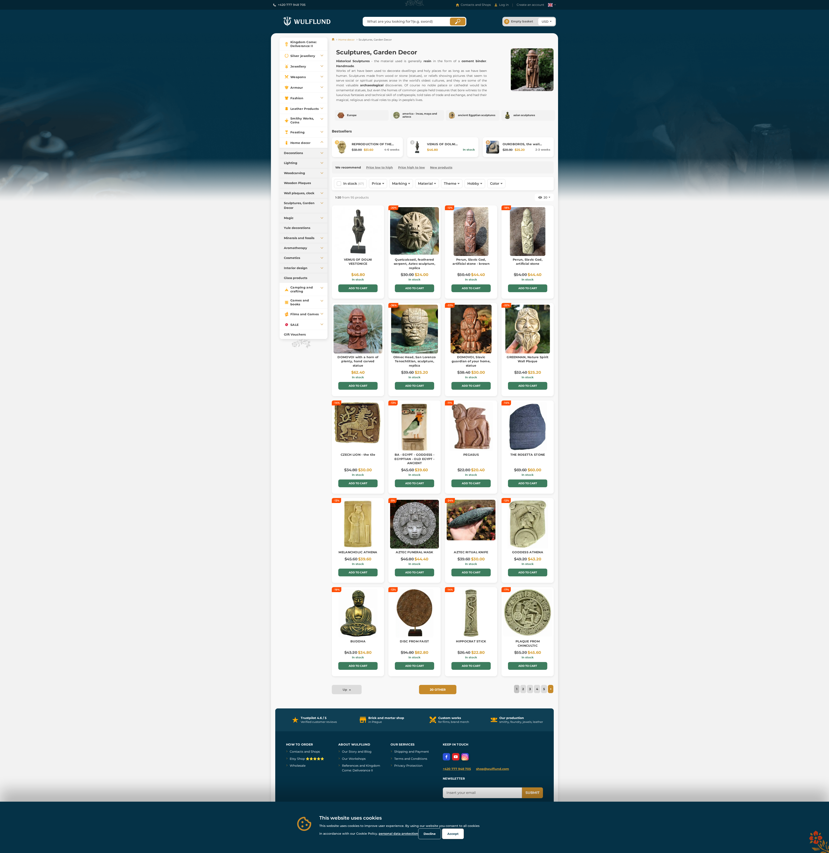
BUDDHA (357, 641)
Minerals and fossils (299, 238)
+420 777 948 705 (291, 5)
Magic (288, 218)
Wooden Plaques (297, 183)
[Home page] (333, 39)
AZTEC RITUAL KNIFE (471, 552)
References (350, 766)
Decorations (293, 153)
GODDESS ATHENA (527, 552)
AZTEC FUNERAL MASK (414, 552)
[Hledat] (457, 21)
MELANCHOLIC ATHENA (358, 552)
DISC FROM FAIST (414, 641)
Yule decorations (297, 228)
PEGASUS (471, 455)
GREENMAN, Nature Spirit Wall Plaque (527, 359)
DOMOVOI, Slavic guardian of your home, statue (471, 361)
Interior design (295, 268)
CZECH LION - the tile (358, 455)
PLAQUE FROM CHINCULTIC (528, 643)
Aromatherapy (295, 248)
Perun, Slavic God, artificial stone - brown (471, 262)
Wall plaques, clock (299, 193)
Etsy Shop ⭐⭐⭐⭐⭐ (307, 759)
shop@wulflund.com (492, 769)
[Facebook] (446, 756)
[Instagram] (465, 756)
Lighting (290, 163)
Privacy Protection (408, 766)
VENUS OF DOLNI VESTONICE (441, 146)
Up (345, 690)
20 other (438, 690)
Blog (368, 752)
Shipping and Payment (411, 752)
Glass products (295, 278)
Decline (430, 834)
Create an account (530, 5)
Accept (453, 834)
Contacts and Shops (476, 5)
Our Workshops (354, 759)
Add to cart (358, 288)
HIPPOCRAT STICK (471, 641)
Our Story (349, 752)
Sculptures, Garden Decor (299, 205)
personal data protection (398, 834)
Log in (504, 5)
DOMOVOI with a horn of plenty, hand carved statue (357, 361)
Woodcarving (294, 173)
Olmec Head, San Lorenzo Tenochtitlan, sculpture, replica (414, 361)
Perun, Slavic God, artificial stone (528, 262)
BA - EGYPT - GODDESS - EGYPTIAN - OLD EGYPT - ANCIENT (414, 459)
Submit (532, 793)
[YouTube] (455, 756)
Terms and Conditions (410, 759)
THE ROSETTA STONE (527, 455)
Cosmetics (292, 258)
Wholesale (297, 766)
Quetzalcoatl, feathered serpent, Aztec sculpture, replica (414, 264)
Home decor (346, 39)
